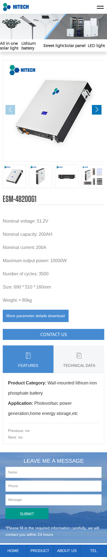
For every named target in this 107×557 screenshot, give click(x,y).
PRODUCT (39, 550)
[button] (97, 110)
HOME (13, 550)
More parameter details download (35, 316)
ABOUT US (67, 550)
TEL (93, 550)
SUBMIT (27, 514)
